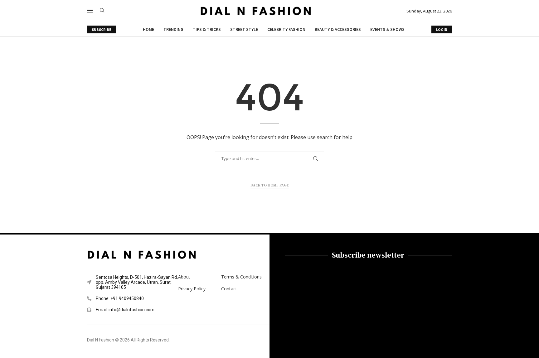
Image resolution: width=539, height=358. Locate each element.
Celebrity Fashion (286, 29)
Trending (173, 29)
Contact (229, 289)
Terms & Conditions (241, 277)
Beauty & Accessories (338, 29)
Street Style (244, 29)
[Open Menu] (90, 10)
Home (148, 29)
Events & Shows (387, 29)
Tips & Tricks (207, 29)
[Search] (102, 11)
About (184, 277)
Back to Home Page (269, 185)
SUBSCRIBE (101, 29)
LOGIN (441, 29)
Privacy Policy (192, 289)
